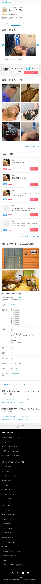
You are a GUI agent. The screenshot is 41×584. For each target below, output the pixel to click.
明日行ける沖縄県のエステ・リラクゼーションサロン (15, 419)
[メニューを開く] (38, 2)
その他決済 (14, 341)
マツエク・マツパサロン (10, 446)
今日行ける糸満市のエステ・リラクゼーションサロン (15, 399)
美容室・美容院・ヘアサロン (12, 437)
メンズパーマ (7, 485)
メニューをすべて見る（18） (30, 236)
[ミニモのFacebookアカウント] (23, 573)
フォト (3, 427)
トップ (3, 425)
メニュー (25, 23)
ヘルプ (5, 560)
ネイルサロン (7, 442)
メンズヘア (6, 471)
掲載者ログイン (8, 537)
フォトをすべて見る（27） (31, 146)
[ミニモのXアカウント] (18, 573)
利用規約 (6, 546)
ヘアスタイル (7, 467)
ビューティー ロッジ (31, 425)
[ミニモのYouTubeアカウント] (28, 573)
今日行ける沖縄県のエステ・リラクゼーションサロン (15, 417)
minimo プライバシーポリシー (12, 551)
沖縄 (18, 425)
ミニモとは (6, 510)
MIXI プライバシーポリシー (11, 556)
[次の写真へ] (37, 45)
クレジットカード (16, 334)
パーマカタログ (8, 480)
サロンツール (7, 533)
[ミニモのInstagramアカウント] (13, 573)
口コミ (35, 23)
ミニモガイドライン (9, 542)
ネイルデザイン (8, 490)
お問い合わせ (15, 373)
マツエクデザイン (8, 494)
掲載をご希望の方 (8, 528)
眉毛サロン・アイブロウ (10, 451)
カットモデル (7, 499)
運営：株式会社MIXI (9, 514)
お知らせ (6, 519)
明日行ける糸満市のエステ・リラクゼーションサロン (15, 402)
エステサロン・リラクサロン (12, 455)
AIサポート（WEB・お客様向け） (13, 565)
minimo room (7, 524)
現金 (12, 329)
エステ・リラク (11, 425)
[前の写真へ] (3, 45)
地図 (19, 297)
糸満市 (22, 425)
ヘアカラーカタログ (9, 476)
